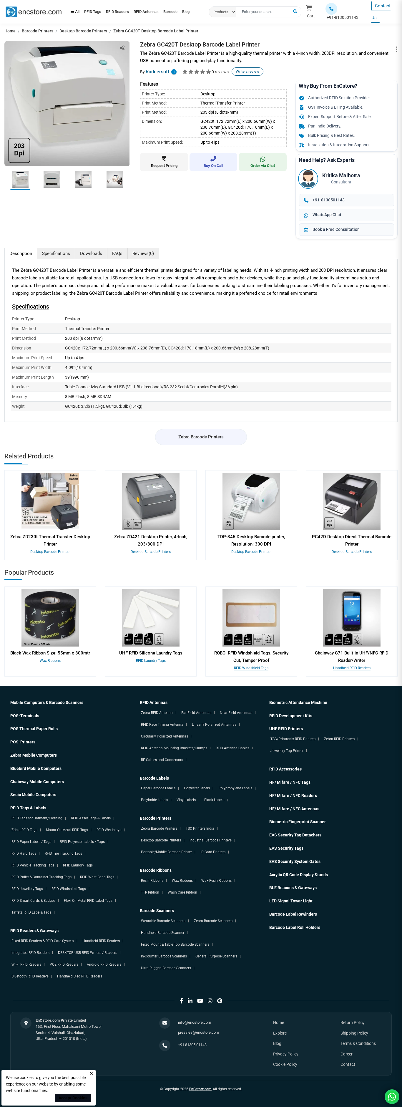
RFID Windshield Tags (251, 668)
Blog (101, 14)
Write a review (247, 71)
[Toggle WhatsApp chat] (392, 1096)
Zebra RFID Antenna (157, 713)
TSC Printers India (200, 828)
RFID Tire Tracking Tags (63, 853)
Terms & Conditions (358, 1043)
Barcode (80, 14)
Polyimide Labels (154, 800)
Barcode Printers (37, 31)
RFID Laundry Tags (151, 661)
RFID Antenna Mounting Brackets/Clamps (174, 748)
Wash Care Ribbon (182, 892)
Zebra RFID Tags (24, 830)
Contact (347, 1064)
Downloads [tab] (91, 253)
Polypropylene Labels (235, 788)
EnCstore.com (200, 1089)
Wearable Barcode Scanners (163, 921)
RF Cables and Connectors (162, 760)
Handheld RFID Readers (352, 668)
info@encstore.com (194, 1022)
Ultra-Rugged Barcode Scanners (166, 968)
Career (346, 1054)
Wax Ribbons (50, 661)
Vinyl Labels (186, 800)
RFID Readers (125, 9)
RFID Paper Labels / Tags (31, 842)
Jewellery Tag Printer (286, 751)
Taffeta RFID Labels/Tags (31, 912)
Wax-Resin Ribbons (216, 881)
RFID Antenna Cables (232, 748)
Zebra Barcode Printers (201, 437)
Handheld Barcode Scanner (162, 933)
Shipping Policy (354, 1033)
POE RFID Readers (64, 964)
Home (10, 31)
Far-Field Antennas (196, 713)
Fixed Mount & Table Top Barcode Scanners (175, 944)
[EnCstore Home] (33, 11)
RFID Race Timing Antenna (162, 724)
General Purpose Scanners (216, 956)
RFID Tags (95, 9)
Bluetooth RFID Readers (30, 976)
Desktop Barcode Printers (83, 31)
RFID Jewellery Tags (27, 889)
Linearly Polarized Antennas (214, 724)
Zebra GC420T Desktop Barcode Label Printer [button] (155, 31)
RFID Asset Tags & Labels (91, 818)
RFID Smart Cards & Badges (33, 901)
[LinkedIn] (190, 1001)
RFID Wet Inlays (109, 830)
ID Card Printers (212, 852)
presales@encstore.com (198, 1032)
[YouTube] (200, 1001)
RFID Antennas (159, 9)
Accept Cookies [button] (73, 1098)
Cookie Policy (285, 1064)
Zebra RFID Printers (339, 739)
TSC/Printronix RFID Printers (292, 739)
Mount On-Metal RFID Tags (67, 830)
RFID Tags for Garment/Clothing (36, 818)
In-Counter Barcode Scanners (164, 956)
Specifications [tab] (56, 253)
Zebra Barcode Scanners (213, 921)
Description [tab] (20, 253)
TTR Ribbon (150, 892)
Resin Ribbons (152, 881)
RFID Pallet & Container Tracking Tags (41, 877)
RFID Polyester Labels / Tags (82, 842)
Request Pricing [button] (164, 165)
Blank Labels (214, 800)
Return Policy (352, 1022)
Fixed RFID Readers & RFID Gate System (42, 941)
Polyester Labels (197, 788)
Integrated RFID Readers (30, 953)
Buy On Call (213, 165)
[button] (295, 11)
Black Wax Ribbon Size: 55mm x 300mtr (50, 653)
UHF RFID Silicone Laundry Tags (150, 653)
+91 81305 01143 (192, 1045)
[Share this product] (122, 47)
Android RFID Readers (104, 964)
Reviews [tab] (143, 253)
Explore (280, 1033)
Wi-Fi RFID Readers (26, 964)
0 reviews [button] (220, 71)
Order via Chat (262, 165)
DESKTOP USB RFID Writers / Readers (87, 953)
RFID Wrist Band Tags (97, 877)
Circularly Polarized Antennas (164, 736)
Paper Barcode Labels (158, 788)
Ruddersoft (157, 71)
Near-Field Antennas (236, 713)
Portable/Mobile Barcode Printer (166, 852)
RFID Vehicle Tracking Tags (32, 865)
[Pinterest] (219, 1001)
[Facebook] (181, 1001)
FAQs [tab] (117, 253)
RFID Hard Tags (23, 853)
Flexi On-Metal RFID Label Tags (88, 901)
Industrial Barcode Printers (211, 840)
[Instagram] (210, 1001)
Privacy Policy (285, 1054)
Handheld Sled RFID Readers (79, 976)
